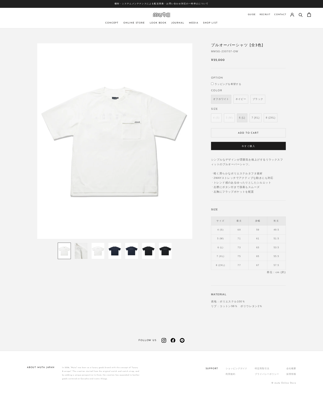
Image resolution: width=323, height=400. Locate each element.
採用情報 (291, 374)
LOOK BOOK (158, 23)
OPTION (217, 78)
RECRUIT (265, 15)
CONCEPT (112, 23)
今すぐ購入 (248, 146)
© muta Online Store (283, 383)
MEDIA (193, 23)
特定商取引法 (262, 369)
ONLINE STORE (134, 23)
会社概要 (291, 369)
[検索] (301, 15)
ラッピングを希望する (228, 84)
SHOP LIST (210, 23)
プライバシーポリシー (267, 374)
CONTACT (280, 15)
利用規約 (230, 374)
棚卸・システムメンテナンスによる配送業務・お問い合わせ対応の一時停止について (161, 4)
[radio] (221, 99)
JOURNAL (177, 23)
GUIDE (252, 15)
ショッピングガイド (236, 369)
